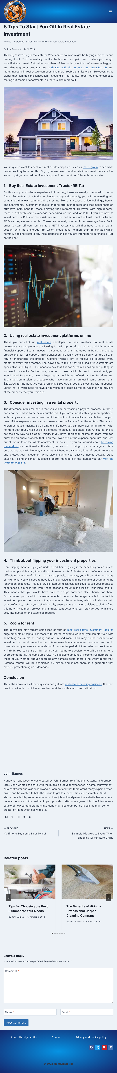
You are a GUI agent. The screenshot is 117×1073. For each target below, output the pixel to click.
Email (66, 1012)
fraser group (90, 167)
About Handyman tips (24, 1037)
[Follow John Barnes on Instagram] (18, 817)
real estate (44, 342)
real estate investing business (83, 684)
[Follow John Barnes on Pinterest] (30, 817)
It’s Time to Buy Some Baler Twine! (25, 831)
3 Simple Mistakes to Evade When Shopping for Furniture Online (92, 833)
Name (9, 1012)
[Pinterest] (104, 1047)
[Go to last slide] (8, 897)
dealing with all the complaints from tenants (79, 67)
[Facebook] (91, 1047)
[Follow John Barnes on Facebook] (6, 817)
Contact (56, 1037)
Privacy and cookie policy (91, 1037)
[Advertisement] (58, 727)
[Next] (108, 897)
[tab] (52, 933)
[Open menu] (110, 11)
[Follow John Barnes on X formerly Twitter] (12, 817)
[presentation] (29, 882)
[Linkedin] (110, 1047)
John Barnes (18, 917)
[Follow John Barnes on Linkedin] (24, 817)
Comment (12, 971)
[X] (97, 1047)
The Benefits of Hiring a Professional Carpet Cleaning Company (83, 911)
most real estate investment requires (90, 629)
